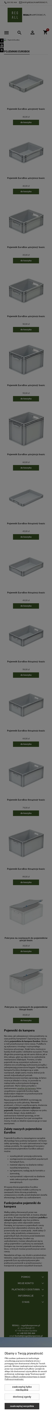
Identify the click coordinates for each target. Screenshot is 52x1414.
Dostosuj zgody (22, 1396)
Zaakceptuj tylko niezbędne (22, 1388)
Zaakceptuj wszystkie (22, 1406)
